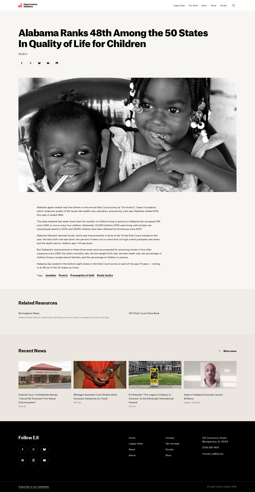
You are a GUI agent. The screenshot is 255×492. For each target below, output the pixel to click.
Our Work (193, 5)
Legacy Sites (179, 5)
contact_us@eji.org (212, 453)
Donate (223, 5)
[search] (234, 5)
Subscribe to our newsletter (33, 486)
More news (230, 350)
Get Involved (172, 443)
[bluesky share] (39, 63)
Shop (168, 455)
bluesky (44, 449)
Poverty (63, 275)
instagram (22, 460)
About (213, 5)
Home (132, 437)
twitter (33, 449)
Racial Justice (105, 275)
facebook (22, 449)
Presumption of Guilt (82, 275)
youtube (44, 460)
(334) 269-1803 (210, 447)
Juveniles (50, 275)
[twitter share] (30, 63)
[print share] (57, 63)
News (204, 5)
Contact (169, 437)
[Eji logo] (27, 5)
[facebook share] (21, 63)
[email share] (48, 63)
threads (33, 460)
